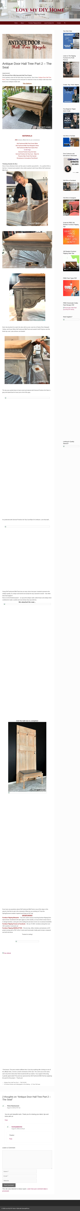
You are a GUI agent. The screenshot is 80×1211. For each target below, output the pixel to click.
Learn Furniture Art (49, 23)
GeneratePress (25, 1208)
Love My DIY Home (40, 10)
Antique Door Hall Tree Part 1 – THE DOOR (15, 1082)
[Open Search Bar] (64, 23)
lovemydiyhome (17, 1127)
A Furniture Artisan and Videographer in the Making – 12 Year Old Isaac (22, 1084)
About (22, 23)
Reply (6, 1120)
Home (16, 23)
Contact (59, 23)
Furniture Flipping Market (35, 23)
